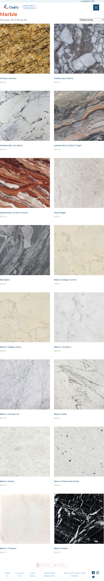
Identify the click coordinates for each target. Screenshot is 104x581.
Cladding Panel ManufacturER (49, 574)
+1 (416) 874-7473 (20, 574)
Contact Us (8, 574)
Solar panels (32, 574)
